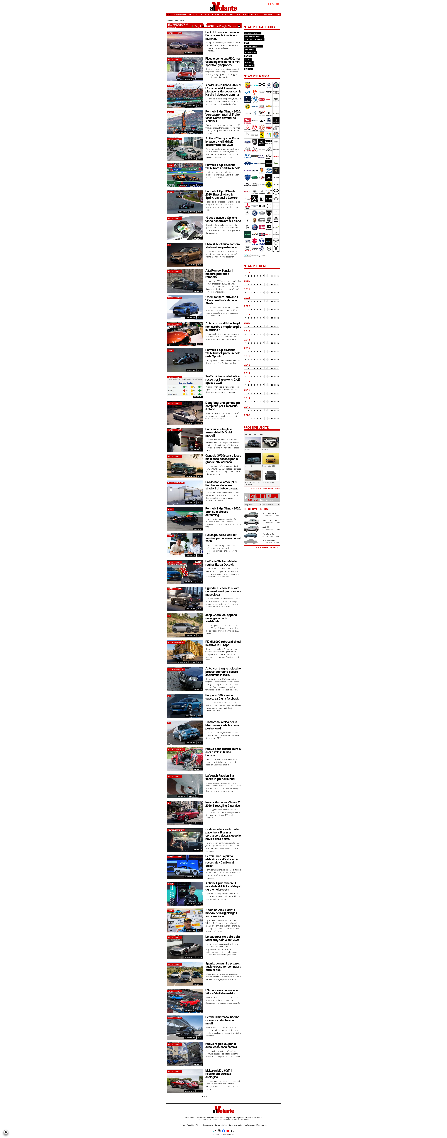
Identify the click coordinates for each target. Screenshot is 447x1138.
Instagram (219, 1130)
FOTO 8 (200, 105)
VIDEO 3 (191, 796)
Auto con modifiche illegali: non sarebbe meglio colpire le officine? (223, 327)
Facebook (223, 1130)
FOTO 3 (200, 555)
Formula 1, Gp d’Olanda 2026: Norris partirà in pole (222, 166)
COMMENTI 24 (182, 796)
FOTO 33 (199, 582)
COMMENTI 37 (189, 823)
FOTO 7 (200, 370)
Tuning (248, 69)
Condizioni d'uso (221, 1125)
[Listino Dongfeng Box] (252, 535)
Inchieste (249, 66)
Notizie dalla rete (253, 46)
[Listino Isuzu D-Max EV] (252, 541)
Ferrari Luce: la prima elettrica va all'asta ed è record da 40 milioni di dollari (221, 861)
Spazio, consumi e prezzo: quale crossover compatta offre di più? (223, 967)
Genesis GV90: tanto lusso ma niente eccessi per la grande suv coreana (223, 459)
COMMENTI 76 (182, 662)
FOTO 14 (199, 796)
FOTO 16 (199, 53)
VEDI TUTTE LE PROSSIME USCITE (265, 488)
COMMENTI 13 (190, 904)
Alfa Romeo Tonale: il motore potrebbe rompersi (219, 274)
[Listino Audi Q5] (252, 529)
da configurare (263, 497)
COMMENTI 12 (190, 555)
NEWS (169, 14)
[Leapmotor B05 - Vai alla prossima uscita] (270, 458)
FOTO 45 (199, 957)
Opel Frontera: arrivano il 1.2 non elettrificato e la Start (221, 300)
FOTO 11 (199, 132)
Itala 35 (265, 449)
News (176, 21)
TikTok (214, 1130)
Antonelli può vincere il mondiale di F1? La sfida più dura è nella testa (223, 886)
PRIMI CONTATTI (180, 14)
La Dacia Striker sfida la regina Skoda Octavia (221, 562)
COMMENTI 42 (189, 79)
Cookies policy (208, 1125)
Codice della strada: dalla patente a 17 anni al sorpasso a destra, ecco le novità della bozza (223, 834)
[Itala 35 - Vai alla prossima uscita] (270, 442)
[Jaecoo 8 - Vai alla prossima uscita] (253, 458)
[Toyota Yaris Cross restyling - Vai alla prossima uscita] (253, 475)
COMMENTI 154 (190, 1037)
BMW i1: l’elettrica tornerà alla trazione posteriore (222, 245)
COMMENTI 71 (197, 238)
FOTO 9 (200, 930)
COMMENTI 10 (197, 769)
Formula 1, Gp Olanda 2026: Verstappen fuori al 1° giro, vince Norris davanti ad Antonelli (223, 116)
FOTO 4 (200, 185)
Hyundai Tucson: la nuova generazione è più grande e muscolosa (223, 591)
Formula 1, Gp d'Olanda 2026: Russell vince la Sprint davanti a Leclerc (221, 194)
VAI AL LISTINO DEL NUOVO (268, 547)
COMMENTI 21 (182, 132)
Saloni (248, 56)
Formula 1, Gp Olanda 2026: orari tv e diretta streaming (223, 512)
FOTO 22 (199, 823)
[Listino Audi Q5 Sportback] (252, 522)
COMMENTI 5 (198, 397)
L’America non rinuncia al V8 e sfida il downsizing (221, 991)
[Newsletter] (269, 4)
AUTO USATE (255, 14)
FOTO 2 (200, 344)
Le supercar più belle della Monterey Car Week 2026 (222, 938)
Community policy (235, 1125)
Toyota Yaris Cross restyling (253, 483)
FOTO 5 (200, 502)
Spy (246, 43)
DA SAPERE (205, 14)
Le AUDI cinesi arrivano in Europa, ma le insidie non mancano (222, 35)
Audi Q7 (248, 449)
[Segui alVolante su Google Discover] (204, 25)
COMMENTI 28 (190, 635)
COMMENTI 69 (197, 291)
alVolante (223, 6)
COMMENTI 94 (197, 850)
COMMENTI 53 (190, 265)
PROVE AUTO (194, 14)
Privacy (198, 1125)
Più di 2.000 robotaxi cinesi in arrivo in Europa (223, 643)
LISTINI (244, 14)
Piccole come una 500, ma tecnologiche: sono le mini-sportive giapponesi (223, 62)
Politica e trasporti (254, 40)
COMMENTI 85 (189, 876)
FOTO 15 (199, 1011)
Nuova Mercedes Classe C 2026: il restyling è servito (222, 804)
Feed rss (232, 1130)
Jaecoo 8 (248, 466)
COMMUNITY (267, 14)
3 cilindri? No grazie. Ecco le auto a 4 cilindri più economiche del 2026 (222, 141)
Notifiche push (249, 1125)
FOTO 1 (200, 159)
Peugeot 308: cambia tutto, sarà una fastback (222, 696)
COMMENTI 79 (190, 344)
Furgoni (248, 62)
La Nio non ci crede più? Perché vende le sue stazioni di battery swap (221, 485)
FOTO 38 (199, 423)
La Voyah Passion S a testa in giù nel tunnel (220, 777)
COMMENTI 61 (189, 423)
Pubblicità (190, 1125)
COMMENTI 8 (198, 529)
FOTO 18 (199, 79)
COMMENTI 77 (197, 984)
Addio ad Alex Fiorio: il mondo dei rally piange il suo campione (221, 913)
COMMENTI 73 (190, 502)
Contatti (182, 1125)
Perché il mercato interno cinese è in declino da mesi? (222, 1020)
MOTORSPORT (227, 14)
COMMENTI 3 (191, 105)
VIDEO (237, 14)
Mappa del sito (262, 1125)
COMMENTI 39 (190, 476)
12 (278, 284)
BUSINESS (215, 14)
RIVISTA (277, 14)
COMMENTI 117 (190, 159)
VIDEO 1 (191, 132)
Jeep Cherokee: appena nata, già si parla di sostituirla (221, 618)
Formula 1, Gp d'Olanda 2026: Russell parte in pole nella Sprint (222, 353)
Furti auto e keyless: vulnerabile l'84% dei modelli (219, 432)
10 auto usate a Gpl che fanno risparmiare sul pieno (223, 219)
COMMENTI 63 (197, 689)
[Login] (277, 4)
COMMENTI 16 (182, 185)
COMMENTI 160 (189, 1011)
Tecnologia (250, 53)
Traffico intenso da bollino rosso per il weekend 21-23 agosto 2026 (222, 379)
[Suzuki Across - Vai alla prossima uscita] (270, 475)
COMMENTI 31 (189, 957)
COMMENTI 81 (190, 317)
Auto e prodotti (252, 33)
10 (272, 284)
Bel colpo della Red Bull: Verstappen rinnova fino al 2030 (222, 538)
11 (275, 284)
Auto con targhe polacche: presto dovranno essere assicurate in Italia (223, 672)
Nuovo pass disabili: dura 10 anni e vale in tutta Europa (223, 752)
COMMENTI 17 (189, 53)
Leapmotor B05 (268, 466)
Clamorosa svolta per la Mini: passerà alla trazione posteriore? (222, 725)
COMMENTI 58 (190, 742)
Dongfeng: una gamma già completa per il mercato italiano (222, 406)
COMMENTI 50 (197, 450)
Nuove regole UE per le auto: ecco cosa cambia (221, 1045)
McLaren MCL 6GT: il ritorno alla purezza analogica (218, 1074)
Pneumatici (250, 49)
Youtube (228, 1130)
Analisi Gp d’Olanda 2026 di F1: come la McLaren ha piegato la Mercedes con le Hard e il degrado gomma (223, 90)
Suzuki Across (268, 482)
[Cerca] (273, 4)
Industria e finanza (253, 36)
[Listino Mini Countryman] (252, 515)
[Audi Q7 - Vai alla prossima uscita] (253, 442)
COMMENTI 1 (183, 212)
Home (169, 21)
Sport (247, 59)
